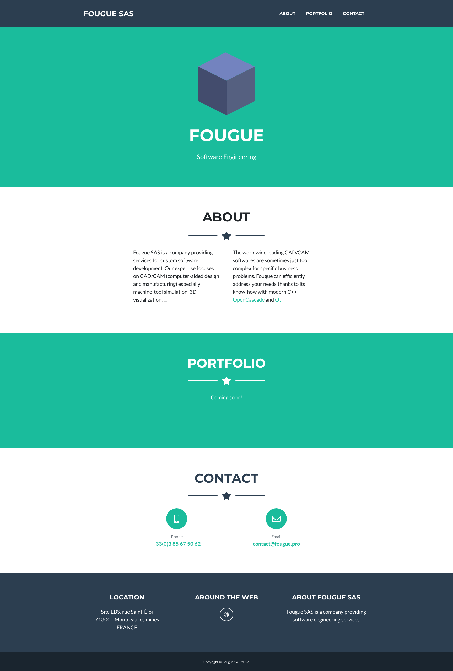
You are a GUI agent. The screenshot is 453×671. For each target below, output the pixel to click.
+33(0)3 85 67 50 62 (177, 544)
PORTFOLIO (319, 13)
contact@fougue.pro (276, 544)
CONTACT (353, 13)
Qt (278, 299)
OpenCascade (249, 299)
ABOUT (287, 13)
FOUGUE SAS (108, 13)
